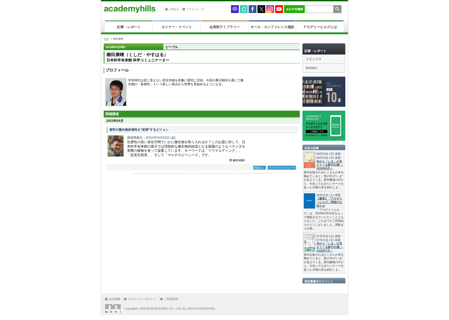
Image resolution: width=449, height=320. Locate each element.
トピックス (313, 59)
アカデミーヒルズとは (320, 27)
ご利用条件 (171, 299)
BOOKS (311, 68)
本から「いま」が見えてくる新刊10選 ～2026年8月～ (329, 165)
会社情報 (114, 299)
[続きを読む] (237, 160)
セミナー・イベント (177, 27)
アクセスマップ (195, 9)
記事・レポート (129, 27)
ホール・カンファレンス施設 (272, 27)
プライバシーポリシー (142, 299)
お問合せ (174, 9)
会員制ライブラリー (224, 27)
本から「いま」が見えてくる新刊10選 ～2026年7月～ (329, 247)
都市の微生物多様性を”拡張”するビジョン (139, 129)
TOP (106, 38)
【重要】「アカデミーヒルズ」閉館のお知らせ (329, 202)
